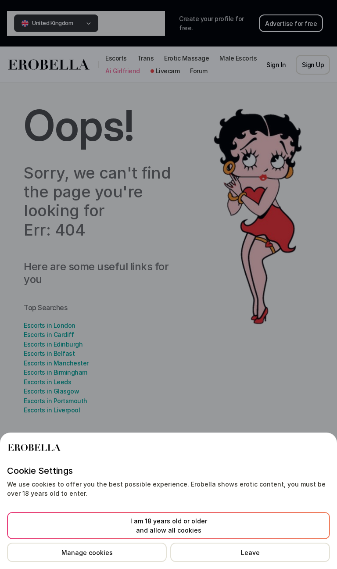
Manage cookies (87, 552)
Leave (250, 552)
